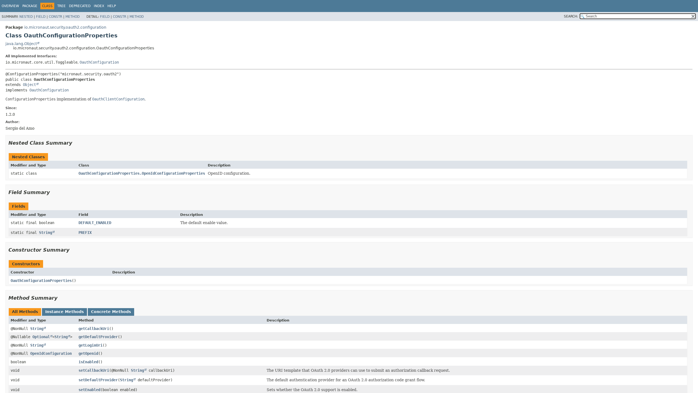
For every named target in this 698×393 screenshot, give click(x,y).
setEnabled (89, 390)
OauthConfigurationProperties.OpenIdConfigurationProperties (142, 173)
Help (111, 6)
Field (41, 17)
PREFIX (85, 232)
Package (29, 6)
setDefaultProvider (98, 380)
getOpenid (88, 353)
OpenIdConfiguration (51, 353)
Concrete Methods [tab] (111, 311)
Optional (41, 337)
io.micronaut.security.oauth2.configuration (65, 27)
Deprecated (80, 6)
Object (29, 84)
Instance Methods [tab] (64, 311)
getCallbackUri (94, 328)
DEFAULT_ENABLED (95, 223)
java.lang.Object (21, 43)
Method (72, 17)
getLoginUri (91, 345)
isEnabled (88, 362)
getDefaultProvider (98, 337)
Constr (55, 17)
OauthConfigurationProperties (41, 280)
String (45, 232)
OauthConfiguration (99, 62)
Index (99, 6)
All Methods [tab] (25, 311)
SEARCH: (571, 16)
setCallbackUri (94, 370)
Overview (10, 6)
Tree (61, 6)
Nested (26, 17)
